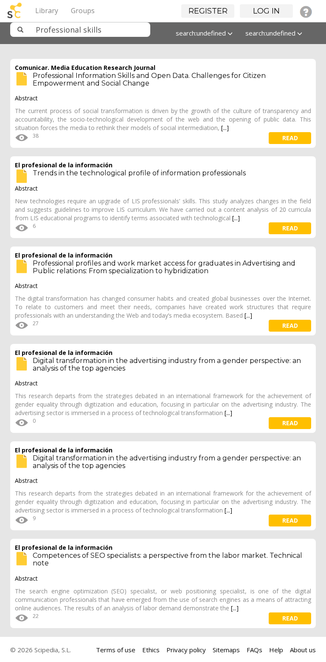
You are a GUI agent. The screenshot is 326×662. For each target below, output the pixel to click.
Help (276, 649)
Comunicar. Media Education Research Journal (85, 68)
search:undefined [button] (202, 33)
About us (303, 649)
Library (46, 10)
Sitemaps (226, 649)
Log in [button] (266, 11)
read (290, 138)
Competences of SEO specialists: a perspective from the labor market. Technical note (167, 559)
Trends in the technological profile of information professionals (139, 173)
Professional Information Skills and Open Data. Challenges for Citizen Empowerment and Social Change (149, 79)
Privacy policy (186, 649)
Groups (83, 10)
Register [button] (208, 11)
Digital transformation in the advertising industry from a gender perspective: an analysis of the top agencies (167, 364)
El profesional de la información (63, 165)
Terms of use (115, 649)
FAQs (254, 649)
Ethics (151, 649)
